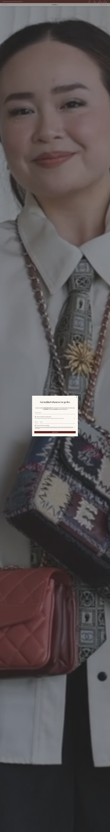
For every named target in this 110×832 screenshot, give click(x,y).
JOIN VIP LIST (55, 432)
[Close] (76, 397)
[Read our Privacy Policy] (74, 418)
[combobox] (37, 422)
